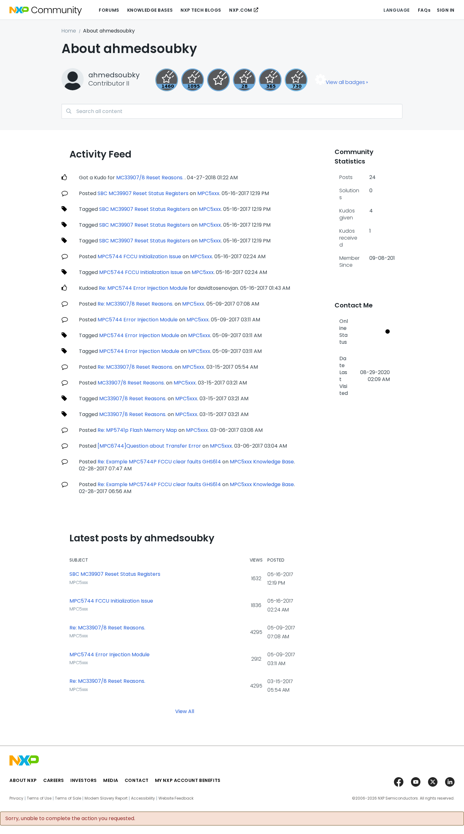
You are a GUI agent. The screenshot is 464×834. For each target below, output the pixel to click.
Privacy (16, 798)
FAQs (424, 10)
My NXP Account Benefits (188, 780)
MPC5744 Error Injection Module (138, 319)
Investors (83, 780)
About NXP (23, 780)
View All (184, 711)
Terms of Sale (68, 798)
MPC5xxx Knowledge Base (262, 461)
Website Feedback (175, 798)
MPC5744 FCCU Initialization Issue (139, 256)
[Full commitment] (296, 80)
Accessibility (143, 798)
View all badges (345, 82)
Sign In (446, 10)
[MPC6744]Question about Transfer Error (150, 446)
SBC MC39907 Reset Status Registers (144, 193)
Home (69, 30)
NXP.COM (240, 10)
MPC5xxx (208, 193)
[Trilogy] (192, 80)
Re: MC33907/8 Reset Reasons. (136, 303)
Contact (137, 780)
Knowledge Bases (150, 10)
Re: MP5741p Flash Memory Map (137, 430)
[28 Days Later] (244, 80)
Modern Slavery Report (106, 798)
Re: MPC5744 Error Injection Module (143, 288)
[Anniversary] (270, 80)
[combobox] (232, 111)
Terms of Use (39, 798)
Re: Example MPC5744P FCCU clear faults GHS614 (159, 461)
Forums (109, 10)
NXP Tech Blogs (201, 10)
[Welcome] (218, 80)
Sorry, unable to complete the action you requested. (70, 818)
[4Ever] (166, 80)
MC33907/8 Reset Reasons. (150, 177)
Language (396, 10)
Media (110, 780)
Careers (53, 780)
